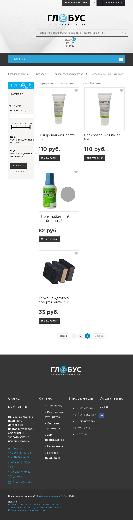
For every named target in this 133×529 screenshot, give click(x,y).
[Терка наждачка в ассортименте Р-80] (59, 271)
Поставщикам (86, 415)
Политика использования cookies (27, 511)
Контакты (84, 428)
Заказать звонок (76, 3)
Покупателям (86, 421)
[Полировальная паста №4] (104, 108)
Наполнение (55, 446)
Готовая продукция (52, 455)
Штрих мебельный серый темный (54, 218)
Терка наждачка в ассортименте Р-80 (54, 300)
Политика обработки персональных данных (33, 505)
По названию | (66, 83)
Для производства (54, 437)
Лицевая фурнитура (52, 426)
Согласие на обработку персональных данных (34, 508)
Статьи (82, 434)
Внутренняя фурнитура (54, 414)
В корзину (50, 158)
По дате (95, 83)
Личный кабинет (113, 3)
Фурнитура (54, 406)
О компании (85, 408)
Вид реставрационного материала (22, 154)
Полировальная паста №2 (57, 137)
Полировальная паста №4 (102, 137)
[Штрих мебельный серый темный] (59, 190)
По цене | (83, 83)
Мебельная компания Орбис (52, 496)
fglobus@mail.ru (23, 482)
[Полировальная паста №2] (59, 108)
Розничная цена (20, 111)
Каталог (46, 398)
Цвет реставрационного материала (22, 140)
